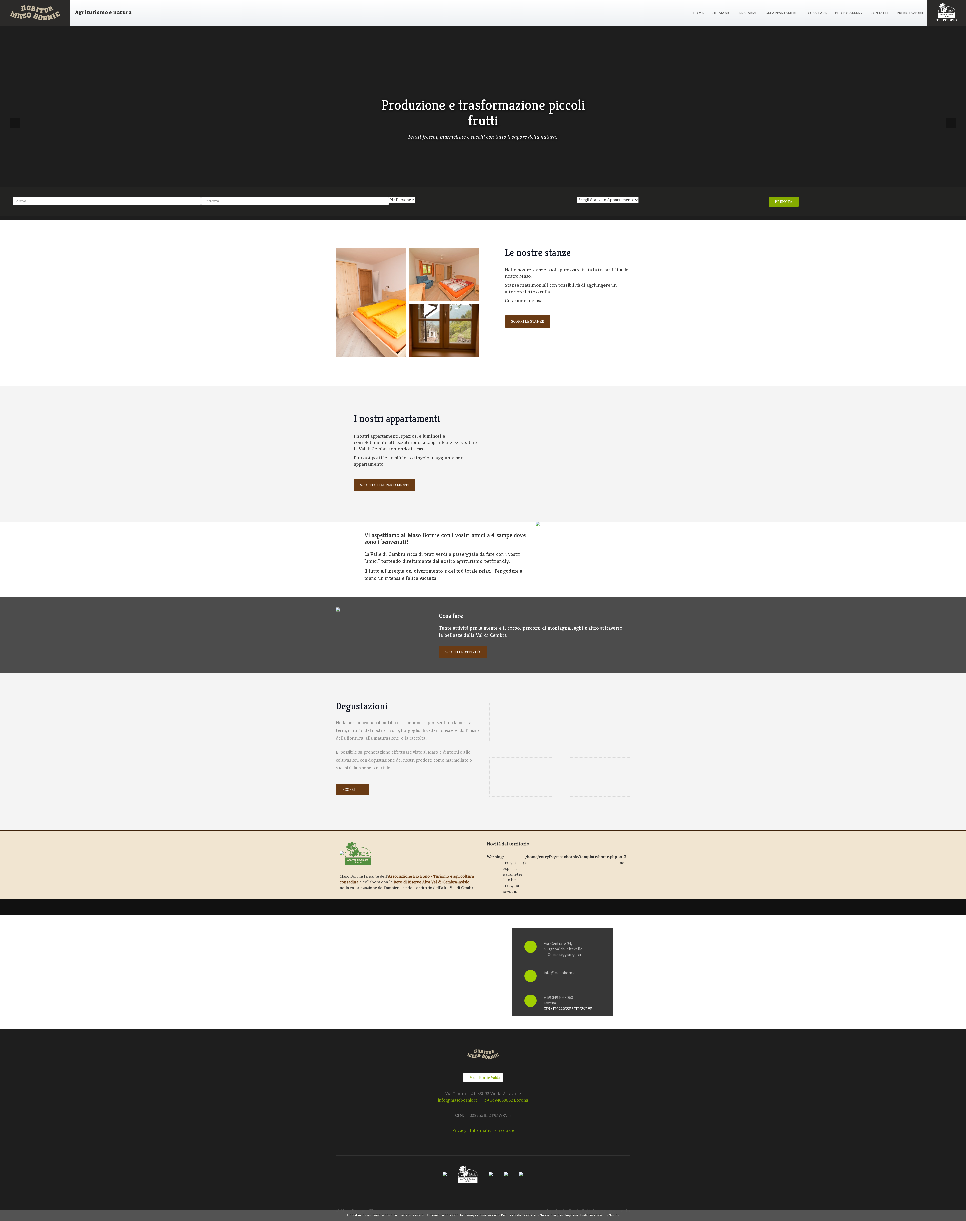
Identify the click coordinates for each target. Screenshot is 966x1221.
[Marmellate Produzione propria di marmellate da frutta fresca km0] (521, 777)
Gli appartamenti (783, 12)
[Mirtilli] (521, 722)
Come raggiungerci (564, 954)
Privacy (459, 1130)
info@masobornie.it (561, 972)
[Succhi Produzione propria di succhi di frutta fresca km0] (600, 777)
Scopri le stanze (527, 321)
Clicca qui (547, 1215)
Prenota (783, 201)
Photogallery (849, 12)
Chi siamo (721, 12)
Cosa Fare (817, 12)
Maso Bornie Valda (484, 1077)
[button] (15, 123)
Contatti (880, 12)
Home (698, 12)
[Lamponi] (600, 722)
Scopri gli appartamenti (384, 485)
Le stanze (748, 12)
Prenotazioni (910, 12)
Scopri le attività (463, 652)
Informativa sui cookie (492, 1130)
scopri (349, 789)
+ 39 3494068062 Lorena (504, 1100)
